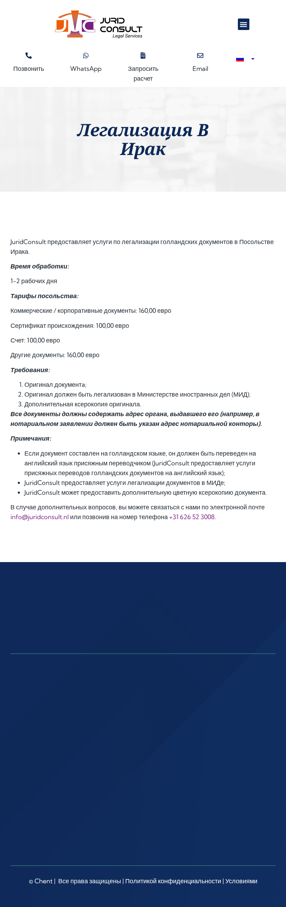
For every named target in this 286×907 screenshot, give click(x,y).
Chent (44, 881)
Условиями (241, 881)
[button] (243, 24)
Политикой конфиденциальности (173, 881)
